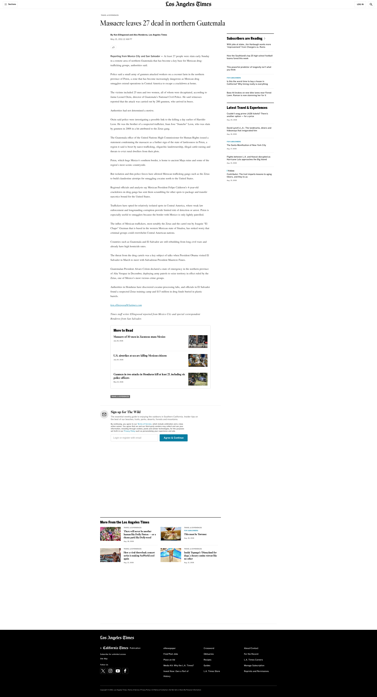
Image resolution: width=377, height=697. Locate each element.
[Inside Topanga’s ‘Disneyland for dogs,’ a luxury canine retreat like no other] (171, 555)
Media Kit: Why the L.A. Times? (178, 666)
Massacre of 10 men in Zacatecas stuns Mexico (139, 337)
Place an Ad (169, 660)
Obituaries (209, 654)
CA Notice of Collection (160, 690)
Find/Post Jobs (170, 654)
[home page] (188, 4)
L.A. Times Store (212, 671)
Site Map (104, 659)
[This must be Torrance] (171, 534)
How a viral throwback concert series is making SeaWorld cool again (139, 556)
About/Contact (251, 648)
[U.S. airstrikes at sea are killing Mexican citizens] (197, 360)
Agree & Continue (174, 438)
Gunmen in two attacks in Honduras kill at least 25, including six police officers (149, 376)
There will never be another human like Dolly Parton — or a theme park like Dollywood (140, 535)
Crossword (209, 648)
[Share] (113, 47)
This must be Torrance (195, 534)
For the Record (251, 654)
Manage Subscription (254, 666)
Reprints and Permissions (256, 671)
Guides (207, 666)
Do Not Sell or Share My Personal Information (185, 690)
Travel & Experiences (110, 15)
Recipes (207, 660)
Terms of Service (145, 424)
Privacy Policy (129, 431)
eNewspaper (169, 648)
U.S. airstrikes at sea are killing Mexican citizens (140, 356)
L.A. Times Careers (253, 660)
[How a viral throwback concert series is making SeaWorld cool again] (110, 555)
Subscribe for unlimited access (113, 654)
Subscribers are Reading (244, 38)
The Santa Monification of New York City (246, 145)
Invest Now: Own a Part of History (175, 673)
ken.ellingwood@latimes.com (126, 305)
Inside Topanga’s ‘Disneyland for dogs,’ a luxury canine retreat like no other (200, 556)
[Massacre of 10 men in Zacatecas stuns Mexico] (197, 341)
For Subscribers (191, 530)
